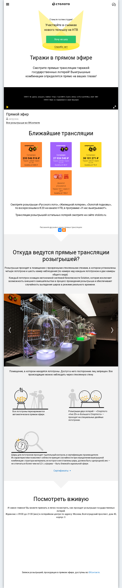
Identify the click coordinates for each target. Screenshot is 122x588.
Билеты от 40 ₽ (61, 165)
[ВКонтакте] (60, 230)
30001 (26, 97)
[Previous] (9, 330)
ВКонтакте (94, 572)
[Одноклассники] (64, 230)
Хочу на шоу (61, 39)
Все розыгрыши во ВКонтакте (23, 122)
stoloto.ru (100, 214)
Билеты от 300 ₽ (31, 165)
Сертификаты (61, 470)
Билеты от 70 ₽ (91, 165)
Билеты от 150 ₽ (61, 193)
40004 (46, 100)
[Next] (112, 330)
